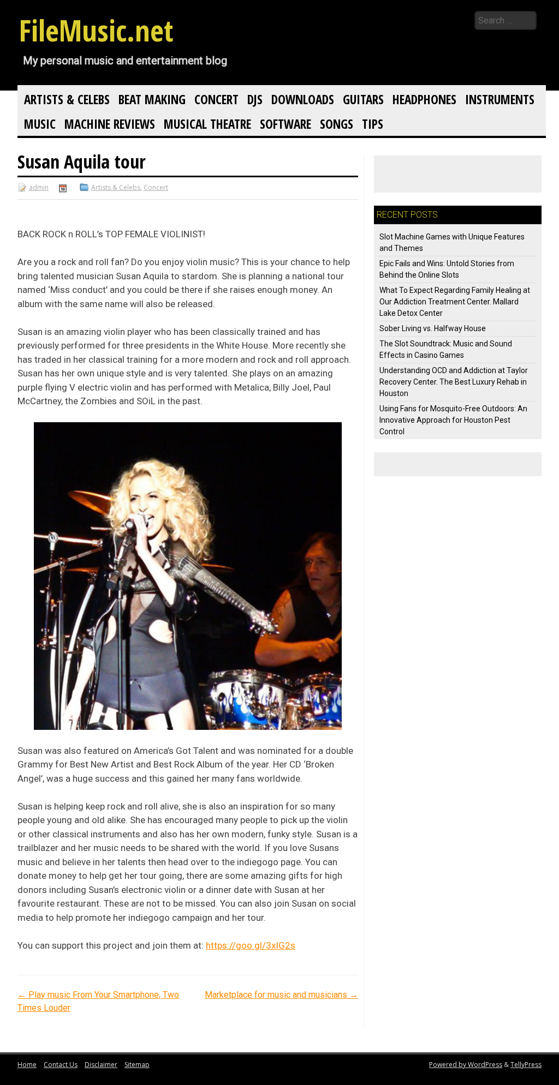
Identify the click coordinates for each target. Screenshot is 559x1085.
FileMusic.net (96, 30)
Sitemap (137, 1064)
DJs (255, 99)
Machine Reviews (109, 124)
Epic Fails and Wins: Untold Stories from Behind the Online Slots (446, 269)
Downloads (302, 99)
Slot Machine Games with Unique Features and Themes (452, 242)
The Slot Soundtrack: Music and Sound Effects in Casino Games (445, 349)
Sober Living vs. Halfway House (432, 328)
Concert (216, 99)
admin (39, 187)
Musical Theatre (207, 124)
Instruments (499, 99)
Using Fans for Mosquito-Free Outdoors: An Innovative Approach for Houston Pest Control (453, 420)
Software (285, 124)
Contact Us (61, 1064)
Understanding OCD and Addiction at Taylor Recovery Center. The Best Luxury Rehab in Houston (453, 382)
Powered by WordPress (465, 1064)
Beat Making (152, 99)
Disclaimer (101, 1064)
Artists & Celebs (67, 99)
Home (27, 1064)
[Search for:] (415, 20)
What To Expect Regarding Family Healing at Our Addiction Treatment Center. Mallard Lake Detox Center (454, 301)
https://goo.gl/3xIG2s (250, 945)
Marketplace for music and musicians (281, 995)
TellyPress (526, 1064)
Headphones (424, 99)
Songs (336, 124)
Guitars (363, 99)
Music (40, 124)
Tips (372, 124)
